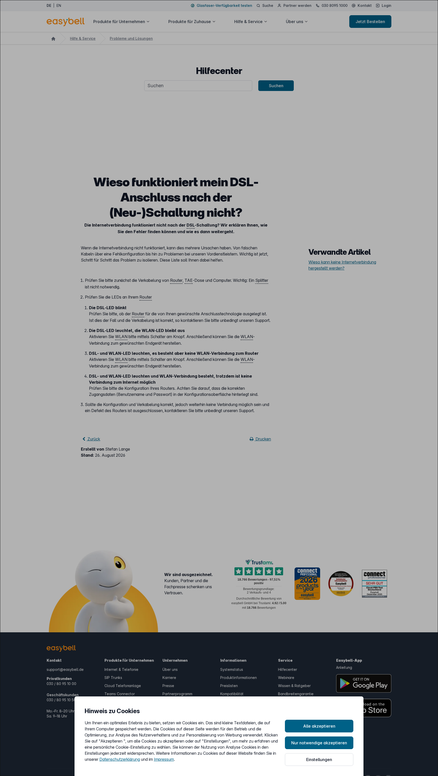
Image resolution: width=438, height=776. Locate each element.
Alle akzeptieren (319, 726)
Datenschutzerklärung (119, 759)
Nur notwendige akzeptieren (319, 742)
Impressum (164, 759)
